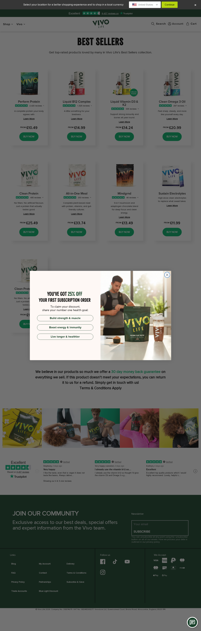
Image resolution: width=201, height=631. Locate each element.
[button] (145, 4)
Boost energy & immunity (65, 327)
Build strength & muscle (65, 318)
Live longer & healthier (65, 337)
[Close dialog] (167, 275)
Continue (169, 4)
